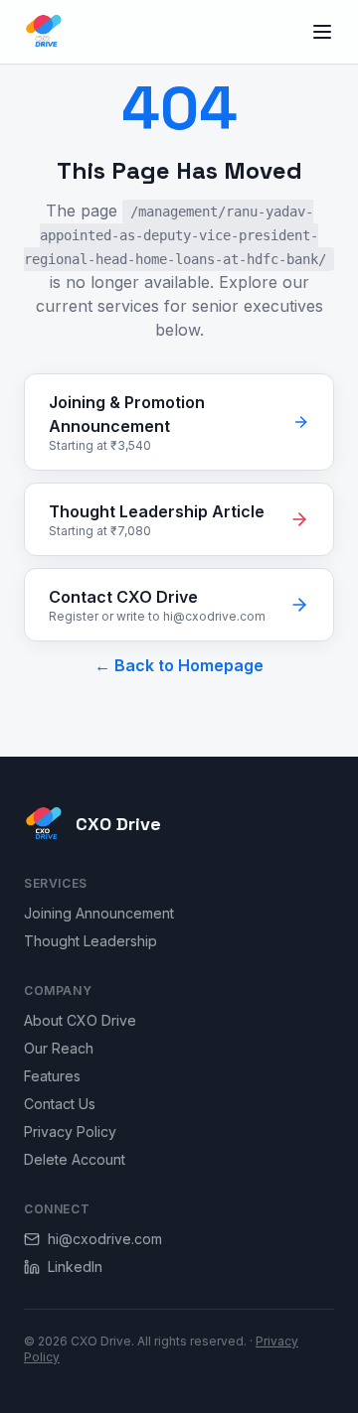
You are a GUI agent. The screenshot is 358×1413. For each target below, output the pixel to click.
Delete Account (74, 1159)
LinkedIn (75, 1266)
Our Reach (58, 1048)
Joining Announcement (99, 913)
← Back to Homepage (179, 665)
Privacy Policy (70, 1131)
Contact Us (59, 1103)
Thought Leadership (90, 940)
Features (52, 1075)
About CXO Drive (80, 1020)
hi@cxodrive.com (105, 1238)
